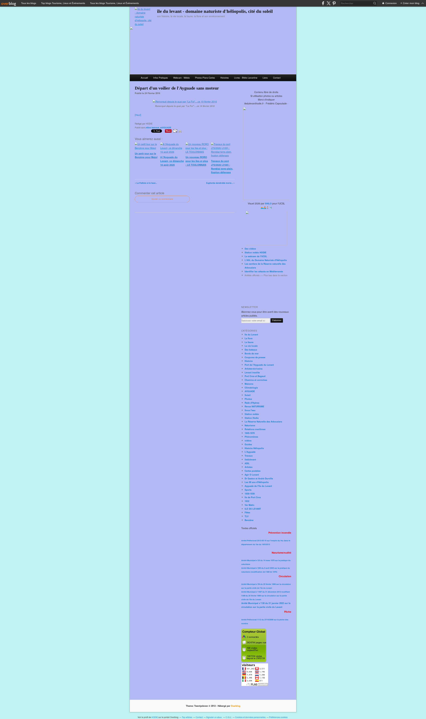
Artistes (248, 467)
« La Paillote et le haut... (146, 182)
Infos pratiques (160, 77)
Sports (248, 489)
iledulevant (250, 459)
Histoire (249, 360)
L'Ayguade (250, 451)
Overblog (235, 705)
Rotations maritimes (255, 429)
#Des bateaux (152, 127)
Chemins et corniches (256, 379)
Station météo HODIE (255, 252)
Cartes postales (252, 470)
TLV (247, 516)
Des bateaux (251, 349)
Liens (265, 77)
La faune (249, 342)
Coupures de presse (255, 357)
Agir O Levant (252, 474)
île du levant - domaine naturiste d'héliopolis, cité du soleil (215, 11)
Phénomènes (251, 436)
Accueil (144, 77)
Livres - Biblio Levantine (245, 77)
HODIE (155, 717)
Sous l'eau (250, 410)
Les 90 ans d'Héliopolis (257, 482)
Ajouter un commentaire (162, 199)
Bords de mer (252, 353)
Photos (248, 398)
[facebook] (323, 3)
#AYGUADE (165, 127)
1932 (247, 501)
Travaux (249, 455)
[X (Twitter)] (328, 3)
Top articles (187, 717)
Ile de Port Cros (253, 497)
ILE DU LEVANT (253, 508)
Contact (277, 77)
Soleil (248, 395)
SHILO (268, 203)
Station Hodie (252, 417)
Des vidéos (250, 248)
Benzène (249, 520)
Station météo (252, 414)
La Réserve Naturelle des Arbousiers (263, 421)
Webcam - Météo (181, 77)
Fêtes (247, 512)
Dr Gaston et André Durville (259, 478)
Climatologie (251, 387)
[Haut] (138, 115)
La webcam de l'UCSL (256, 256)
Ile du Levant (251, 334)
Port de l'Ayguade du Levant (259, 364)
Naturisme (250, 425)
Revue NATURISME (254, 406)
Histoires (224, 77)
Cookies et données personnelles (250, 717)
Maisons (249, 383)
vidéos (248, 440)
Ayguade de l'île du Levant (258, 485)
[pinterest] (334, 3)
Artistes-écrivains (253, 368)
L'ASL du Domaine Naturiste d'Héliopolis (266, 260)
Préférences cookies (278, 717)
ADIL (247, 463)
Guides (248, 444)
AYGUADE (250, 391)
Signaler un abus (214, 717)
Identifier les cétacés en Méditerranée (264, 271)
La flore (248, 338)
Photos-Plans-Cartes (205, 77)
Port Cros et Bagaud (255, 376)
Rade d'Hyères (252, 402)
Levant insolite (252, 372)
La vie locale (251, 345)
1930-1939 (250, 493)
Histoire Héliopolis (254, 448)
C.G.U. (229, 717)
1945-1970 (250, 433)
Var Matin (249, 504)
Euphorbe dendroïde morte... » (220, 182)
